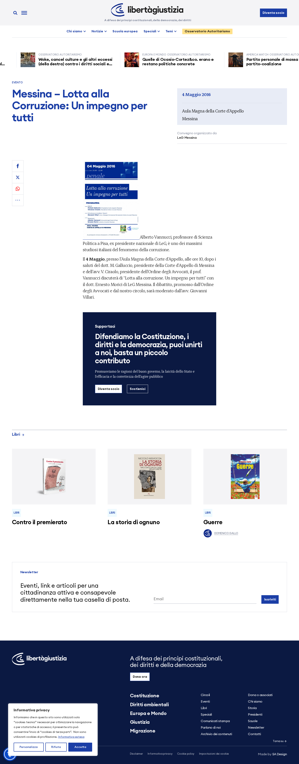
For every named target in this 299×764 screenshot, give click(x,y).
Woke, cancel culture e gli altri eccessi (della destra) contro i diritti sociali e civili (65, 64)
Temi (169, 31)
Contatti (254, 734)
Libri (16, 435)
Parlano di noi (210, 727)
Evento (17, 82)
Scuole (252, 721)
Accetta (80, 747)
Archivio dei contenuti (216, 734)
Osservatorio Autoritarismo (207, 31)
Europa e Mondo (148, 713)
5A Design (272, 754)
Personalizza (29, 747)
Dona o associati (260, 695)
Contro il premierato (39, 522)
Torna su (278, 741)
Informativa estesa (71, 737)
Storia (252, 708)
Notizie (97, 31)
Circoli (205, 695)
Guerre (213, 522)
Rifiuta (56, 747)
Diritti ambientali (149, 704)
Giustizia (140, 722)
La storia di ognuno (134, 522)
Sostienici (137, 389)
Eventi (205, 701)
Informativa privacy (160, 754)
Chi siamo (74, 31)
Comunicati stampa (215, 721)
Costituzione (144, 695)
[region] (53, 729)
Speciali (150, 31)
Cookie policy (185, 754)
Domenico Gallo (226, 533)
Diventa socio (273, 12)
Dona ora (140, 676)
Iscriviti (270, 599)
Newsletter (256, 727)
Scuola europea (124, 31)
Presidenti (255, 714)
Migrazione (142, 731)
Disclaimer (136, 754)
